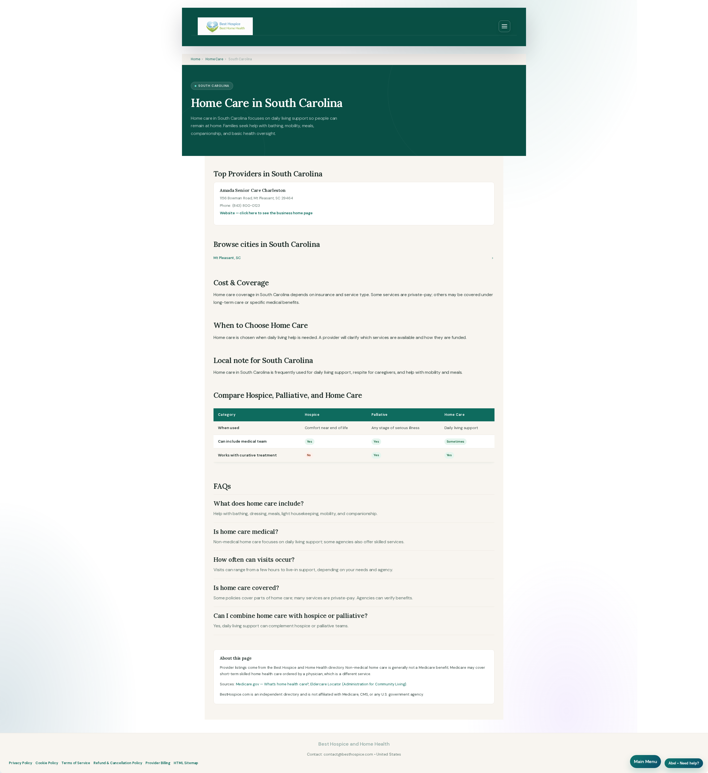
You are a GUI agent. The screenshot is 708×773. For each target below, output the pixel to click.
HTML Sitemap (186, 763)
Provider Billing (157, 763)
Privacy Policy (20, 763)
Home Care (214, 59)
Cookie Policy (46, 763)
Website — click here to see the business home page (266, 213)
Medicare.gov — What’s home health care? (272, 684)
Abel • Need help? (683, 763)
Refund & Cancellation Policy (117, 763)
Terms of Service (75, 763)
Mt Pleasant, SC (227, 257)
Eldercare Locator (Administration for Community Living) (358, 684)
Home (195, 59)
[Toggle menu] (504, 26)
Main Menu (645, 761)
